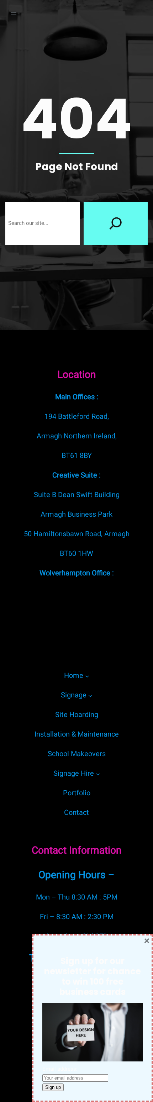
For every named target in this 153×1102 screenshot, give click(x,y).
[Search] (116, 223)
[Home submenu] (87, 676)
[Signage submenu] (90, 695)
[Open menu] (13, 13)
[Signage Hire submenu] (98, 773)
